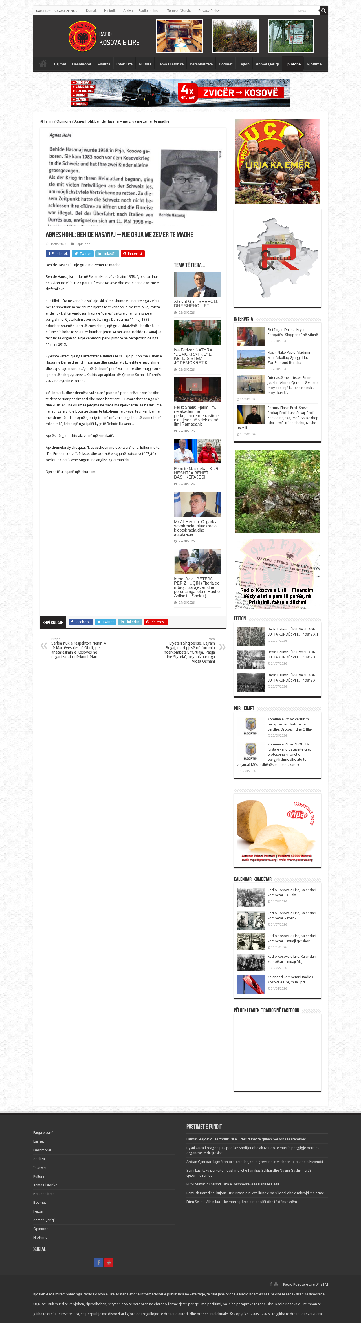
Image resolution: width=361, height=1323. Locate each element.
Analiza (103, 64)
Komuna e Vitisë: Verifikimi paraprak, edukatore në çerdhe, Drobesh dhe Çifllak (290, 724)
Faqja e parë (43, 63)
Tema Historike (171, 64)
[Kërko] (324, 10)
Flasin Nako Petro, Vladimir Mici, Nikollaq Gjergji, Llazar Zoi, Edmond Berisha (290, 357)
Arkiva (128, 11)
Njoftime (314, 64)
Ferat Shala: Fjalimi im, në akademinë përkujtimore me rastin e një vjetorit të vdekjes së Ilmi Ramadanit (196, 415)
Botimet (225, 64)
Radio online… (150, 11)
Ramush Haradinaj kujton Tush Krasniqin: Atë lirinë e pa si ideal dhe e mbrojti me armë (255, 1193)
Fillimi (48, 121)
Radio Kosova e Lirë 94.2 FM (305, 1284)
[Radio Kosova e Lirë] (180, 36)
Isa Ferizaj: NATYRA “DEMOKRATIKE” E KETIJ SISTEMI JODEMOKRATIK (193, 356)
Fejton (244, 64)
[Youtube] (108, 1262)
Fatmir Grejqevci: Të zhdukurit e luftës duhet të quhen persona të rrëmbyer (246, 1139)
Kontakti (92, 11)
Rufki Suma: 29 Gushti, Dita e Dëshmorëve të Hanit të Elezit (232, 1184)
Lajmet (60, 64)
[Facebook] (98, 1262)
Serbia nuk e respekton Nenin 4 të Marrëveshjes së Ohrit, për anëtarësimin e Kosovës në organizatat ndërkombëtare (78, 648)
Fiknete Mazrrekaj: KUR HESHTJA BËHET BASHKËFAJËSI (196, 472)
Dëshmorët (81, 64)
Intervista (124, 64)
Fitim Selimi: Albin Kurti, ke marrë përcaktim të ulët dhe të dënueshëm (241, 1202)
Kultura (145, 64)
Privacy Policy (209, 11)
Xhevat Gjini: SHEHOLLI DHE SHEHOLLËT (196, 303)
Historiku (111, 11)
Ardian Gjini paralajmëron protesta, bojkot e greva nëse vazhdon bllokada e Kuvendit (254, 1162)
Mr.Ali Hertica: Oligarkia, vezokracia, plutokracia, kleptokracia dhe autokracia (196, 528)
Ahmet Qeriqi (267, 64)
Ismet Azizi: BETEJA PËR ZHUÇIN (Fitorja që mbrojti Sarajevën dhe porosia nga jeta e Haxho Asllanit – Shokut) (197, 587)
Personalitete (201, 64)
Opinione (293, 64)
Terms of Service (180, 11)
